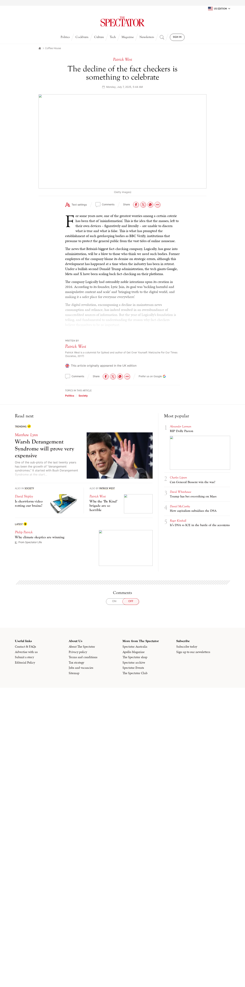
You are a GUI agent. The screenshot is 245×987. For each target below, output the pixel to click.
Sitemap (74, 673)
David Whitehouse (180, 492)
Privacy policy (78, 652)
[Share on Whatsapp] (150, 205)
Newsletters (147, 37)
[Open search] (162, 37)
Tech (113, 37)
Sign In (177, 37)
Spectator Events (133, 668)
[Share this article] (157, 205)
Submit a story (24, 657)
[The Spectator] (122, 21)
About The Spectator (82, 647)
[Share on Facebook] (136, 205)
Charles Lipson (178, 477)
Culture (99, 37)
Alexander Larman (180, 426)
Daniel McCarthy (180, 506)
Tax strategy (76, 662)
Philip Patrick (23, 532)
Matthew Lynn (26, 434)
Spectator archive (133, 662)
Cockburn (82, 37)
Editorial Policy (25, 662)
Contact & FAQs (25, 647)
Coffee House (53, 48)
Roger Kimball (178, 521)
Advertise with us (26, 652)
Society (83, 395)
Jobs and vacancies (81, 668)
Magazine (128, 37)
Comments (108, 204)
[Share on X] (143, 205)
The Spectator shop (134, 657)
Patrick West (75, 346)
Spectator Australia (134, 647)
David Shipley (24, 496)
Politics (65, 37)
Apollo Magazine (133, 652)
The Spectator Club (134, 673)
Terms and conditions (83, 657)
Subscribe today (186, 647)
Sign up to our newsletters (193, 652)
